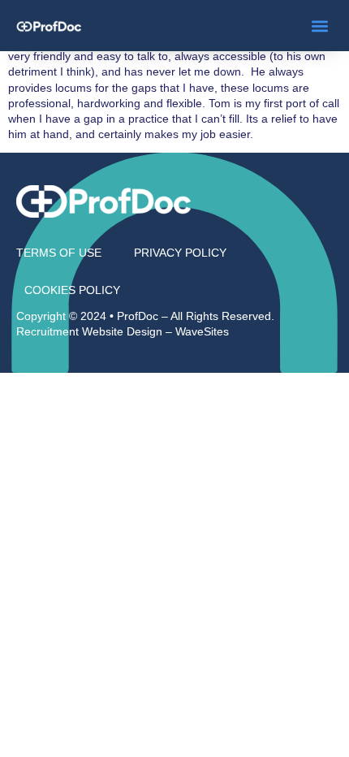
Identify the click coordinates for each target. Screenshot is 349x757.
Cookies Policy (72, 289)
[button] (319, 25)
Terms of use (58, 252)
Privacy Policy (180, 252)
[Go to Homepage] (48, 25)
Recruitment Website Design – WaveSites (122, 331)
